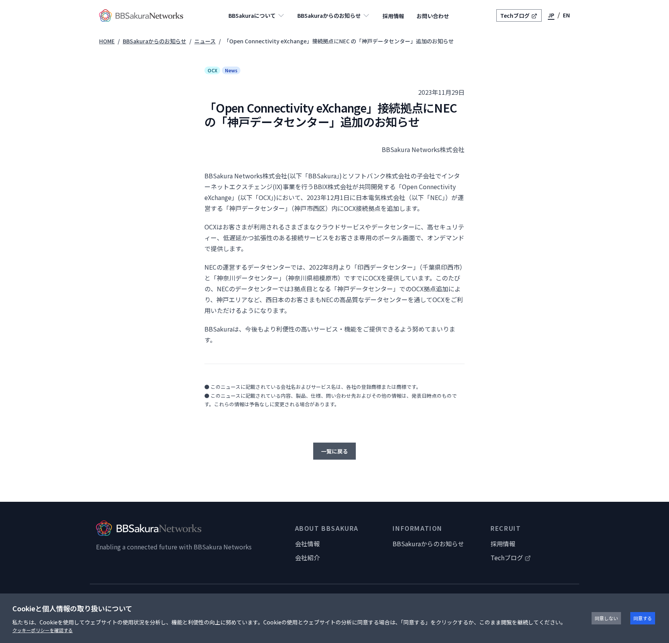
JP (551, 15)
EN (566, 15)
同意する (642, 618)
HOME (107, 41)
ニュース (205, 41)
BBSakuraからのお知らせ (329, 15)
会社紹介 (307, 557)
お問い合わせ (433, 16)
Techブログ (515, 15)
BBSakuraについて (252, 15)
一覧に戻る (334, 451)
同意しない (606, 618)
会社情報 (307, 543)
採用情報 (393, 16)
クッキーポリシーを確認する (42, 630)
